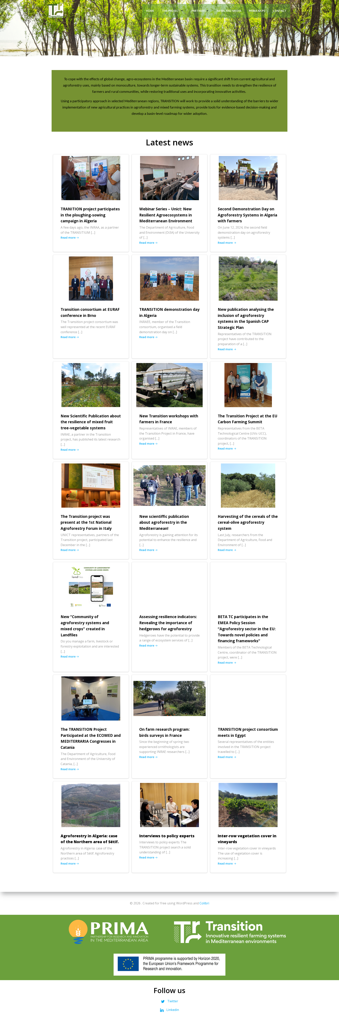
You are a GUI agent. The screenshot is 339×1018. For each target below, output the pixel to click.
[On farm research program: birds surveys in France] (169, 698)
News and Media (229, 11)
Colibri (204, 903)
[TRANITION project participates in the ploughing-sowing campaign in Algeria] (91, 178)
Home (150, 11)
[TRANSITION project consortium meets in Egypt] (248, 698)
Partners (198, 11)
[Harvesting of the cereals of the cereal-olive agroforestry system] (248, 485)
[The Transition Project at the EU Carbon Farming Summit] (248, 384)
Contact (279, 11)
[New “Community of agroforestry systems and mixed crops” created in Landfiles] (91, 585)
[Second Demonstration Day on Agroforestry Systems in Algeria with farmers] (248, 178)
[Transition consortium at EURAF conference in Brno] (91, 278)
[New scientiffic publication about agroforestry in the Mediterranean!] (169, 485)
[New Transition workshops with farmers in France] (169, 384)
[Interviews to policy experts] (169, 804)
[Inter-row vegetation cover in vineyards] (248, 804)
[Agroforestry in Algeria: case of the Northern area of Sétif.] (91, 804)
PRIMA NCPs (257, 11)
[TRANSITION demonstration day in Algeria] (169, 278)
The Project (171, 11)
